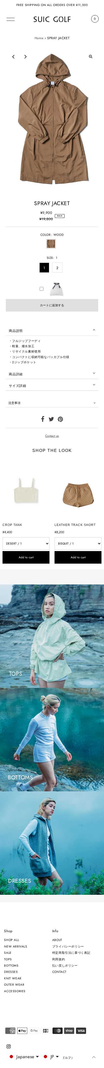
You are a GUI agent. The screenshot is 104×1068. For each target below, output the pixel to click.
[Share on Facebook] (43, 420)
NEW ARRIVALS (15, 946)
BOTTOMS (11, 965)
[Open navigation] (11, 19)
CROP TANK (12, 525)
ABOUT (57, 940)
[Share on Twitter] (51, 420)
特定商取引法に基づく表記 (71, 953)
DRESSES (11, 972)
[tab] (52, 330)
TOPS (8, 959)
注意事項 (14, 403)
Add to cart (26, 557)
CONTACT (59, 972)
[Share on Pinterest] (60, 420)
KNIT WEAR (12, 978)
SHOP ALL (11, 940)
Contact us (52, 436)
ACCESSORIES (14, 991)
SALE (7, 953)
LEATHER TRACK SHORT (75, 525)
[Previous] (13, 56)
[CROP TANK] (26, 489)
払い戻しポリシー (65, 965)
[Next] (25, 56)
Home (39, 38)
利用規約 (58, 959)
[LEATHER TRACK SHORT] (78, 489)
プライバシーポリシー (68, 946)
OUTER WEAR (14, 984)
